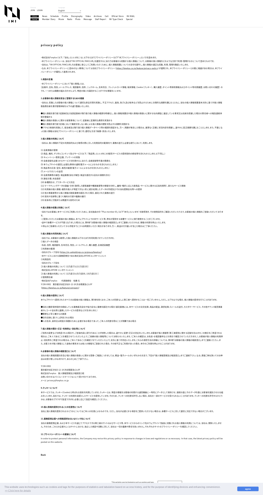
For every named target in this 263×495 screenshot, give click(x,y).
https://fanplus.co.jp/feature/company (60, 287)
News (44, 16)
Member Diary (48, 19)
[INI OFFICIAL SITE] (12, 14)
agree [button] (248, 489)
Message (88, 19)
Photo (77, 19)
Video (88, 16)
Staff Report (100, 19)
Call (107, 16)
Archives (98, 16)
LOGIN (39, 10)
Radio (69, 19)
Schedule (54, 16)
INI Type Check (116, 19)
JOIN (32, 10)
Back (43, 455)
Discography (76, 16)
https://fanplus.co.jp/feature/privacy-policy (137, 68)
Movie (61, 19)
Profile (65, 16)
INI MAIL (131, 16)
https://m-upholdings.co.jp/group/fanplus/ (80, 252)
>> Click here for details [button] (18, 490)
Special (129, 19)
